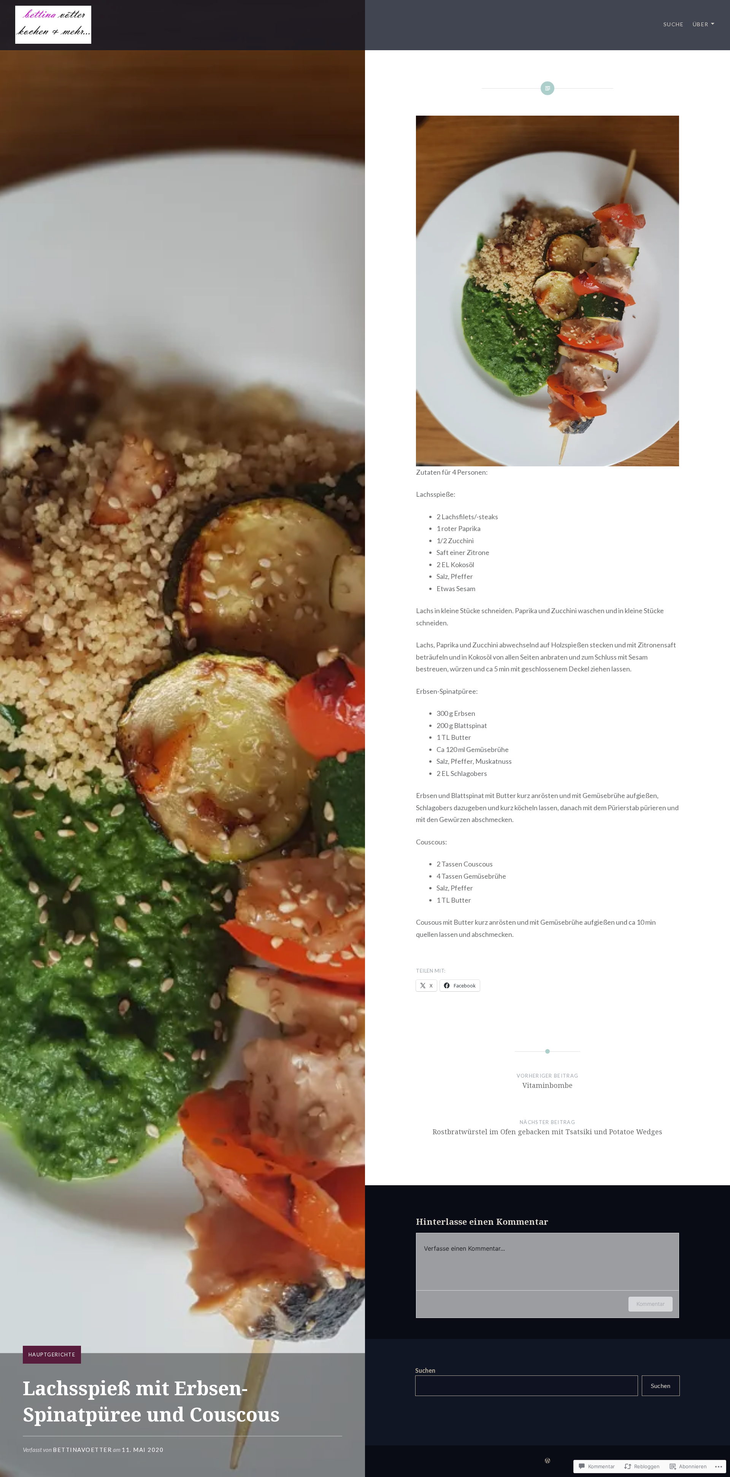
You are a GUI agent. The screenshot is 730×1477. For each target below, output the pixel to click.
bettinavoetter (82, 1449)
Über (701, 24)
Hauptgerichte (52, 1354)
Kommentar (650, 1304)
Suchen (425, 1370)
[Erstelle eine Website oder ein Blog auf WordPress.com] (547, 1461)
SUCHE (673, 24)
